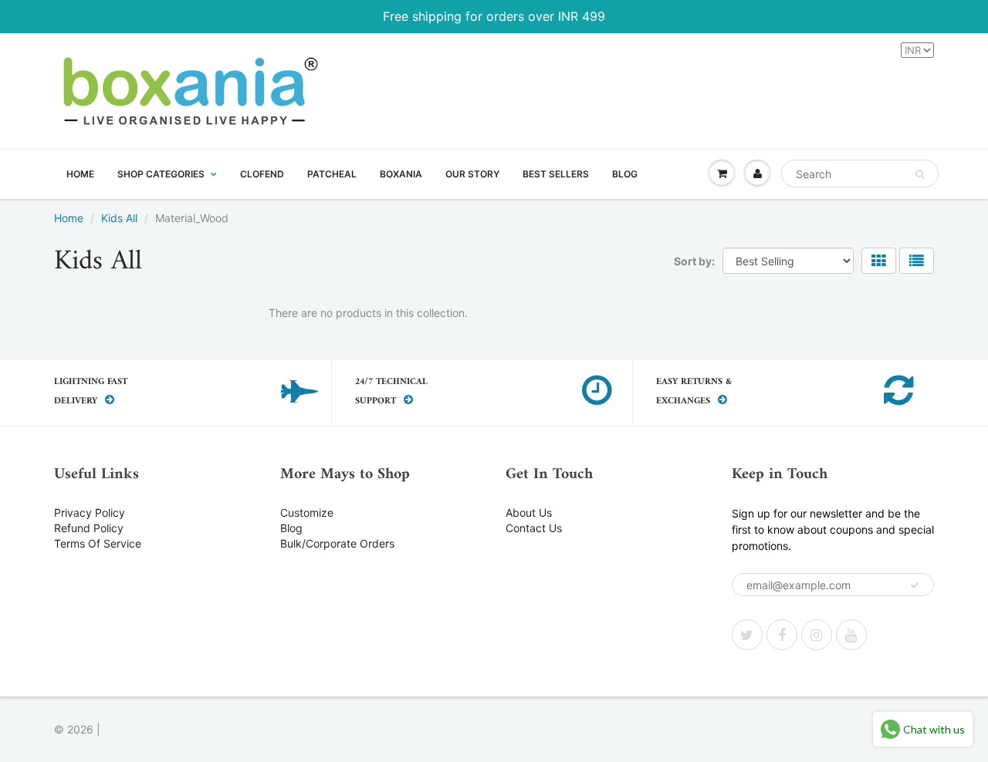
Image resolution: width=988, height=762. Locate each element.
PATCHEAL (332, 174)
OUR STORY (472, 174)
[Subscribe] (914, 585)
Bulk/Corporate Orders (337, 543)
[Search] (920, 174)
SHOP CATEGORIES (161, 174)
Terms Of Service (97, 543)
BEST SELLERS (556, 174)
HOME (80, 174)
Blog (291, 527)
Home (68, 217)
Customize (306, 512)
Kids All (119, 217)
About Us (529, 512)
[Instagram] (816, 634)
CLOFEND (262, 174)
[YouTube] (851, 634)
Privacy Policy (89, 512)
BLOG (625, 174)
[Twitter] (747, 634)
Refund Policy (89, 527)
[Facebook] (781, 634)
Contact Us (534, 527)
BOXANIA (401, 174)
